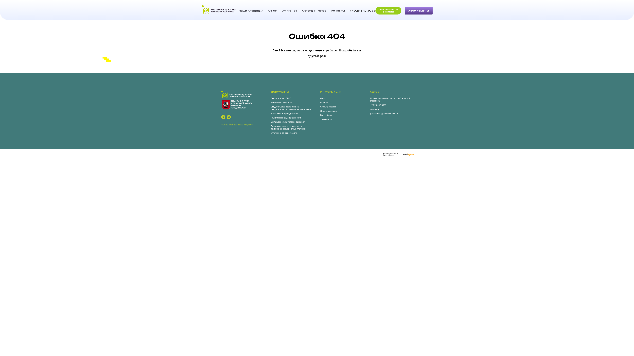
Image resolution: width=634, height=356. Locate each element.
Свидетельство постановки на (285, 107)
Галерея (324, 102)
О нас (272, 10)
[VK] (229, 117)
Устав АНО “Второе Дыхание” (285, 113)
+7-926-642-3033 (362, 10)
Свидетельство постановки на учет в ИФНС (291, 109)
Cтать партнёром (328, 111)
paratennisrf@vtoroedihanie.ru (384, 113)
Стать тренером (328, 107)
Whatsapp (374, 109)
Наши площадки (251, 10)
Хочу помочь (326, 119)
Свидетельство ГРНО (281, 98)
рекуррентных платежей (294, 129)
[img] (408, 154)
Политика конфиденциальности (286, 118)
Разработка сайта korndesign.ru (390, 154)
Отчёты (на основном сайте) (284, 133)
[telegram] (223, 117)
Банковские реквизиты (281, 102)
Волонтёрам (326, 115)
